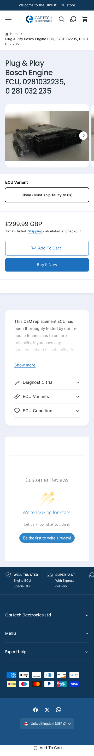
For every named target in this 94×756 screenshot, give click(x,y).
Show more (25, 364)
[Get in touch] (73, 19)
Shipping (35, 231)
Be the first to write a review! (47, 537)
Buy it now (47, 264)
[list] (47, 580)
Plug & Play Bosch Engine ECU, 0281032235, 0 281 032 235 (46, 41)
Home (15, 34)
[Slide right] (83, 135)
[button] (8, 19)
